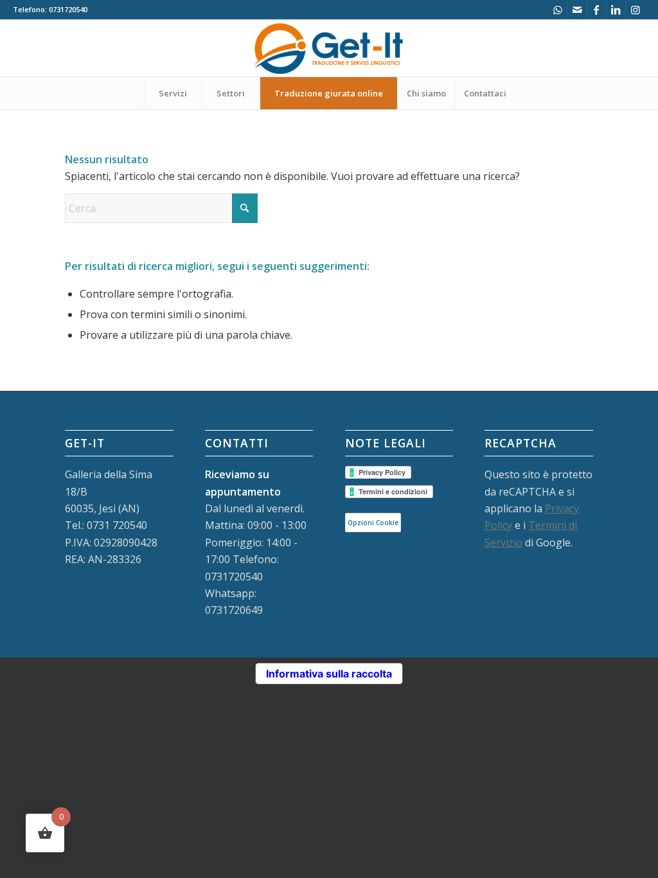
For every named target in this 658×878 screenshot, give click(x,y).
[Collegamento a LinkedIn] (616, 9)
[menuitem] (173, 93)
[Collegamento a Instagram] (635, 9)
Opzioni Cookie (373, 522)
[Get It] (329, 48)
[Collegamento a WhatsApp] (558, 9)
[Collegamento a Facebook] (596, 9)
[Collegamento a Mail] (577, 9)
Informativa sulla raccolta (329, 673)
